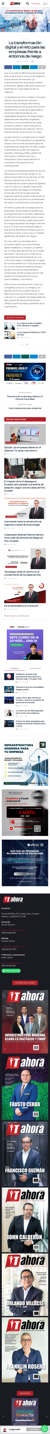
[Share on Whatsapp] (25, 67)
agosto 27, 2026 (23, 337)
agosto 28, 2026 (23, 328)
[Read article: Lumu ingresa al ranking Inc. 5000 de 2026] (9, 335)
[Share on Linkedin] (17, 67)
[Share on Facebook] (8, 67)
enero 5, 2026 (10, 528)
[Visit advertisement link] (25, 374)
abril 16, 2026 (10, 494)
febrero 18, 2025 (11, 544)
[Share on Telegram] (34, 67)
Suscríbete (35, 4)
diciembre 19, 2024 (11, 609)
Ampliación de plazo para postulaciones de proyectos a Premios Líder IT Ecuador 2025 (29, 676)
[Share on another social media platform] (42, 67)
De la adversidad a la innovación (21, 605)
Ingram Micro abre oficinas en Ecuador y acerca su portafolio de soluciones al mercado (30, 700)
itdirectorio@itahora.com (11, 963)
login (12, 616)
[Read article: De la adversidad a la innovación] (25, 592)
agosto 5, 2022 (22, 61)
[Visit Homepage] (15, 3)
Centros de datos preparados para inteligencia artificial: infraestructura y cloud (30, 723)
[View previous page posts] (23, 344)
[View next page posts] (27, 344)
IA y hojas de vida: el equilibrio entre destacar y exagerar (29, 324)
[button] (3, 1416)
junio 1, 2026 (9, 454)
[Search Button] (27, 3)
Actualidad (11, 442)
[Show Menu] (3, 3)
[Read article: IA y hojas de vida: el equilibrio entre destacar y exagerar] (9, 326)
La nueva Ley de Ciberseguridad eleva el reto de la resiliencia (29, 712)
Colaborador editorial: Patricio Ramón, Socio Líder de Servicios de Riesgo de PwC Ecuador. (24, 537)
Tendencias (11, 516)
